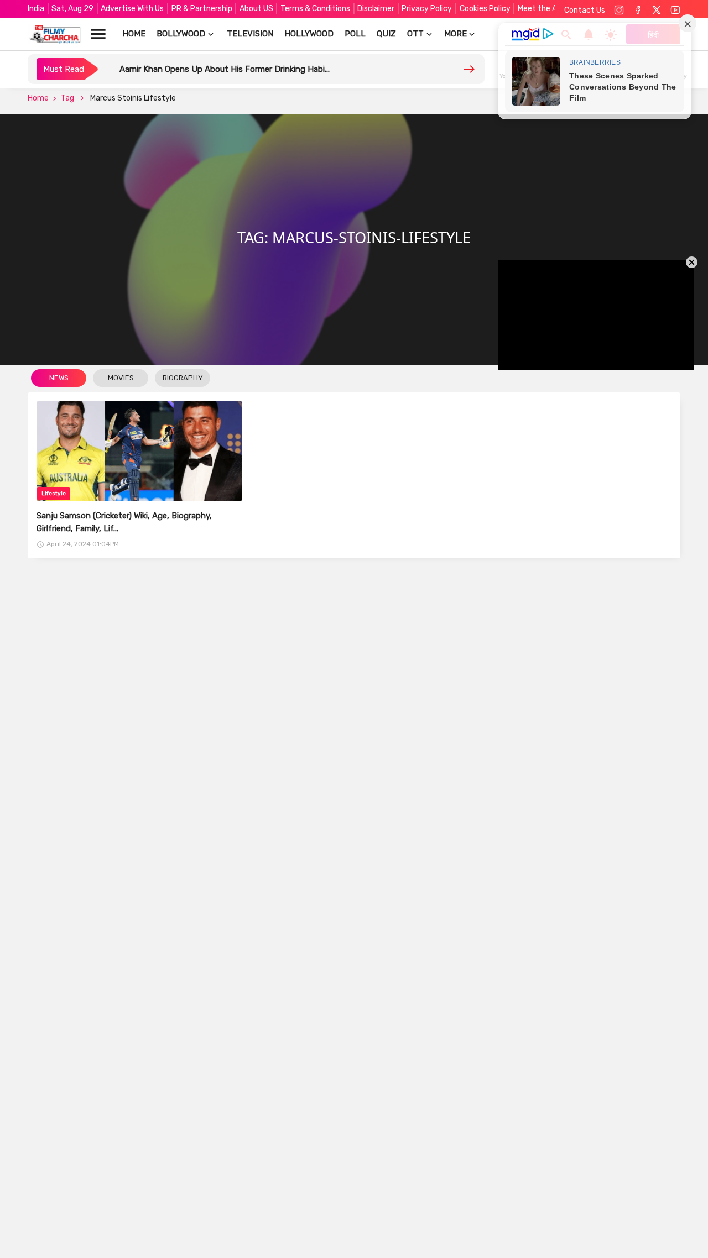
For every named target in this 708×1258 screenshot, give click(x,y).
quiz (386, 34)
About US (256, 8)
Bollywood (181, 34)
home (133, 34)
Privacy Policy (427, 8)
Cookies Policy (485, 8)
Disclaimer (375, 8)
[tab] (58, 378)
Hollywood (309, 34)
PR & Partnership (201, 8)
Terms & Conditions (315, 8)
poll (355, 34)
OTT (415, 34)
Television (250, 34)
